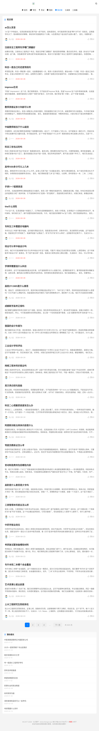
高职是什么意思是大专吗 (17, 485)
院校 (51, 10)
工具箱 (74, 10)
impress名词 (11, 87)
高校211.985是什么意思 (16, 286)
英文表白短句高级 (13, 385)
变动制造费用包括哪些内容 (18, 465)
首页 (25, 10)
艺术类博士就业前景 (14, 584)
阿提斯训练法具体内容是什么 (19, 425)
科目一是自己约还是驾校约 (18, 67)
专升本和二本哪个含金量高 (18, 564)
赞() (91, 39)
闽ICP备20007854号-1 (60, 722)
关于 (75, 722)
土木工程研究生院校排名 (17, 604)
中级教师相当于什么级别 (17, 127)
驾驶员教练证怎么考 (14, 445)
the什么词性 (11, 206)
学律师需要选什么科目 (16, 266)
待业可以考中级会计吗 (16, 246)
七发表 (67, 10)
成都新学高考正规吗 (14, 306)
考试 (42, 10)
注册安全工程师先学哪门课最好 (20, 47)
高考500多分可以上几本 (17, 166)
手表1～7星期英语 (13, 186)
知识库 (59, 10)
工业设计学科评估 (13, 346)
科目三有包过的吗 (13, 147)
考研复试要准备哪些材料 (17, 544)
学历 (34, 10)
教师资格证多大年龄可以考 (18, 107)
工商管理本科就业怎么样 (17, 505)
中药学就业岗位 (12, 525)
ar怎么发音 (10, 27)
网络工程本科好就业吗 (16, 365)
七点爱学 (49, 4)
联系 (70, 722)
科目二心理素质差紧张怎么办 (19, 405)
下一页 (57, 625)
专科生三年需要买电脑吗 (17, 226)
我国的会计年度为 (13, 326)
